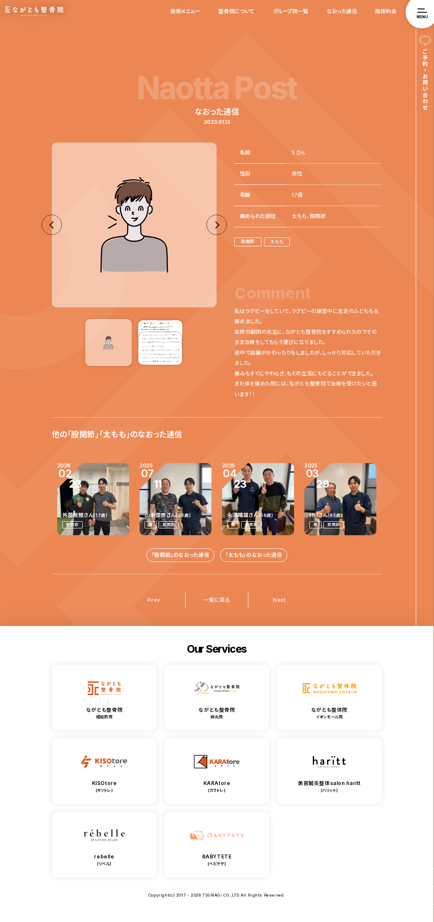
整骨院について (236, 11)
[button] (108, 342)
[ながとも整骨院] (425, 877)
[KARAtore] (425, 895)
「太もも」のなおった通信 (253, 555)
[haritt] (425, 913)
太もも (276, 241)
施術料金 (385, 11)
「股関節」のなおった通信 (180, 555)
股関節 (248, 241)
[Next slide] (216, 225)
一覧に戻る (216, 600)
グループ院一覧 (291, 11)
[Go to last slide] (52, 225)
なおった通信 (342, 11)
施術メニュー (185, 11)
